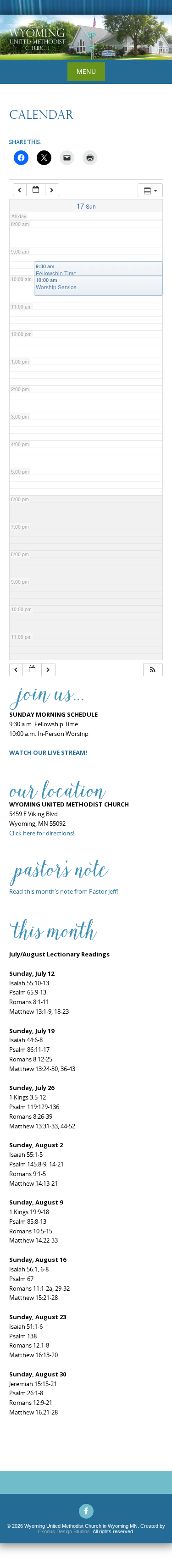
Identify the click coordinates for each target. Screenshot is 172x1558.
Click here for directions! (41, 833)
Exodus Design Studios (64, 1531)
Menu (86, 71)
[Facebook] (86, 1511)
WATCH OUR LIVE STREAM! (48, 752)
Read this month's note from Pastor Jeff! (63, 891)
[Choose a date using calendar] (35, 190)
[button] (153, 669)
